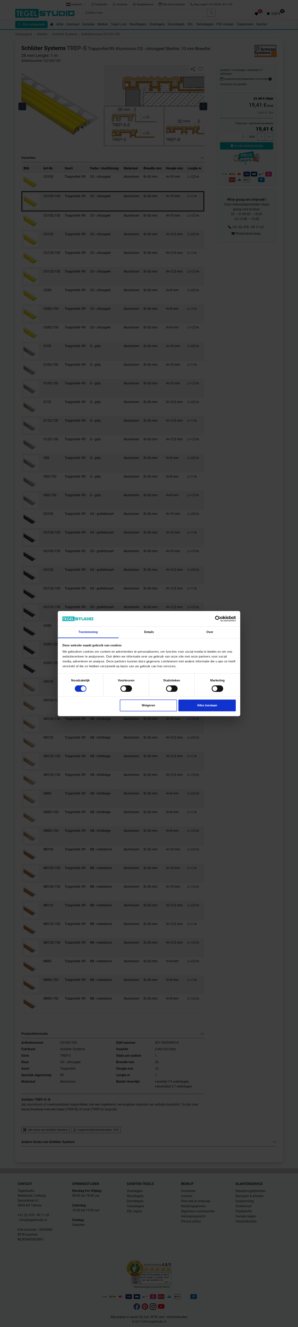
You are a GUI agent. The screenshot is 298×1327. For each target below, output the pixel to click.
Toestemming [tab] (88, 632)
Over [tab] (209, 632)
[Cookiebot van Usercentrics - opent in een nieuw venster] (218, 619)
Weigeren (148, 705)
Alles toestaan (207, 705)
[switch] (126, 688)
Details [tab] (149, 632)
